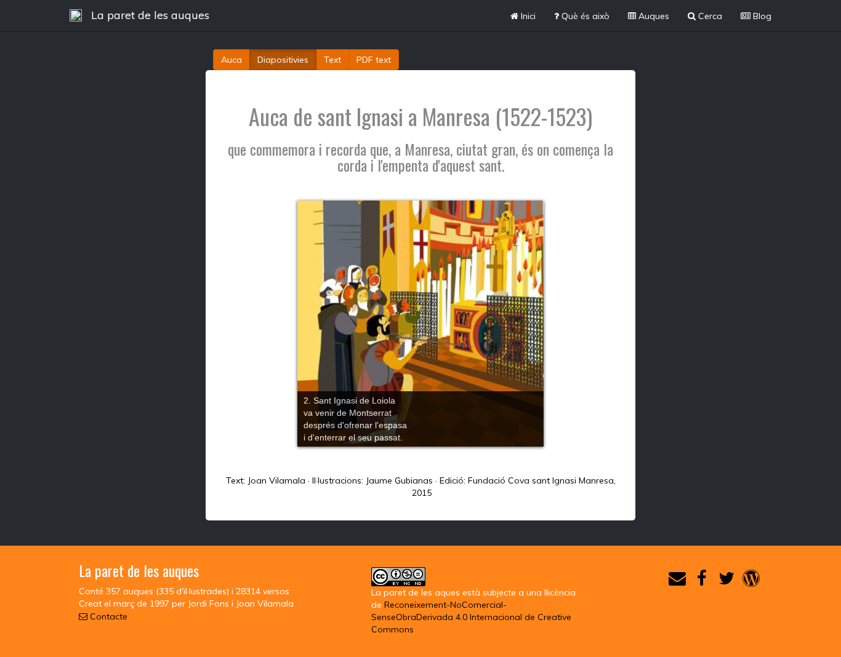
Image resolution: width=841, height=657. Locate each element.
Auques (652, 16)
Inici (527, 16)
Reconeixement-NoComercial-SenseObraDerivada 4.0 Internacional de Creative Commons (471, 617)
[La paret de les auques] (75, 15)
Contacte (107, 616)
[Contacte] (677, 581)
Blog (760, 16)
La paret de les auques (150, 15)
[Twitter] (726, 581)
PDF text (373, 59)
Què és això (584, 16)
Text (332, 59)
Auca (231, 59)
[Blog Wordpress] (751, 581)
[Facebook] (702, 581)
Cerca (709, 16)
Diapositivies (282, 59)
